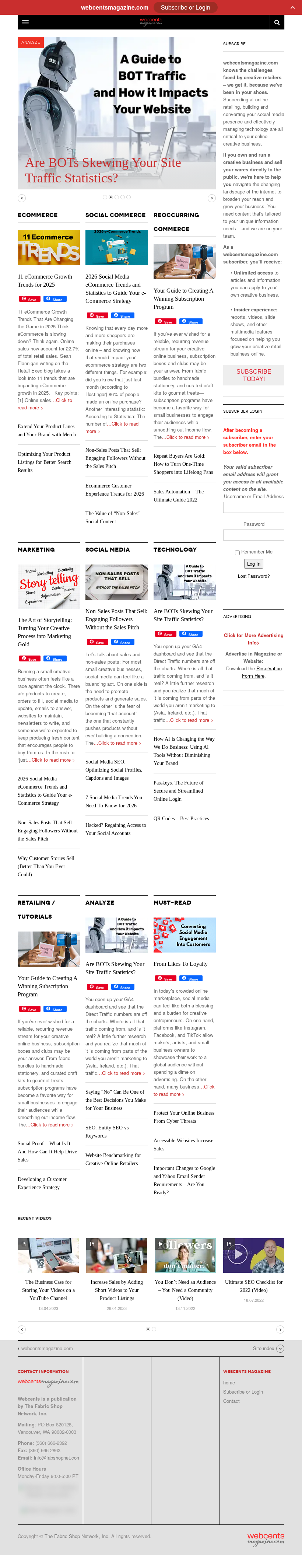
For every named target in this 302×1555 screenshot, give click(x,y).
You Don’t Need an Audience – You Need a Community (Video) (185, 1290)
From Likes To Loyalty (181, 964)
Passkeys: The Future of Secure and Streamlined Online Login (179, 791)
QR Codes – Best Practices (181, 818)
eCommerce (38, 215)
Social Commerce (115, 215)
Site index (263, 1348)
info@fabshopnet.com (57, 1457)
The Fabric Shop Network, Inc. (77, 1536)
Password (253, 523)
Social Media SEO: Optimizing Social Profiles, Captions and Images (114, 770)
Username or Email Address (254, 496)
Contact (231, 1400)
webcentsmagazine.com (265, 1540)
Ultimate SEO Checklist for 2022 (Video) (254, 1286)
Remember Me (256, 551)
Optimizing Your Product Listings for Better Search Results (44, 462)
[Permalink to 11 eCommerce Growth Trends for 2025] (49, 247)
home (229, 1382)
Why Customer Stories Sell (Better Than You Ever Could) (46, 866)
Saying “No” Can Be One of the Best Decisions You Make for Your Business (115, 1100)
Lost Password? (254, 576)
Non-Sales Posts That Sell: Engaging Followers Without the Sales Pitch (115, 458)
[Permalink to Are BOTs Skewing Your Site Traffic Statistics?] (185, 582)
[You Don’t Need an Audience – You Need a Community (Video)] (185, 1254)
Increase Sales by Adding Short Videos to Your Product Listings (117, 1290)
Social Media (107, 549)
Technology (175, 549)
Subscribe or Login (243, 1391)
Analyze (30, 42)
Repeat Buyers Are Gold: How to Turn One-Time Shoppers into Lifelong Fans (183, 464)
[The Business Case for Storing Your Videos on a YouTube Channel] (48, 1254)
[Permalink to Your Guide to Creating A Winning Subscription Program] (185, 261)
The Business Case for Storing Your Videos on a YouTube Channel (48, 1290)
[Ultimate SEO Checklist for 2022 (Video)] (253, 1254)
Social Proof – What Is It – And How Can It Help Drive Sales (47, 1152)
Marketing (36, 549)
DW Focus (151, 22)
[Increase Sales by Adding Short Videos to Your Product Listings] (116, 1254)
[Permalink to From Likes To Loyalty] (185, 935)
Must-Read (173, 902)
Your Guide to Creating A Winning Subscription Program (183, 298)
